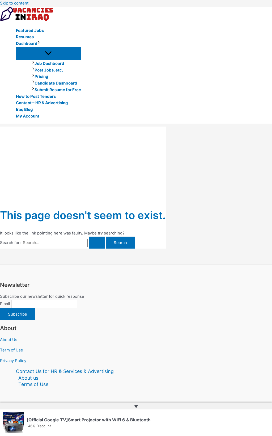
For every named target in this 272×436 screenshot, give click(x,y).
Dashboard (26, 43)
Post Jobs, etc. (49, 70)
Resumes (25, 36)
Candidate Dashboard (56, 83)
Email (5, 303)
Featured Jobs (30, 30)
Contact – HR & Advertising (42, 102)
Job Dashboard (49, 63)
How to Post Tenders (36, 96)
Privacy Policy (13, 360)
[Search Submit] (97, 243)
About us (28, 378)
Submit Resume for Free (58, 89)
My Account (27, 116)
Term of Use (11, 350)
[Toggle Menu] (48, 53)
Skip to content (14, 3)
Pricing (41, 76)
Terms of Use (33, 384)
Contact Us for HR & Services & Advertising (65, 371)
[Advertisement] (83, 164)
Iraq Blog (24, 109)
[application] (38, 43)
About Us (8, 339)
